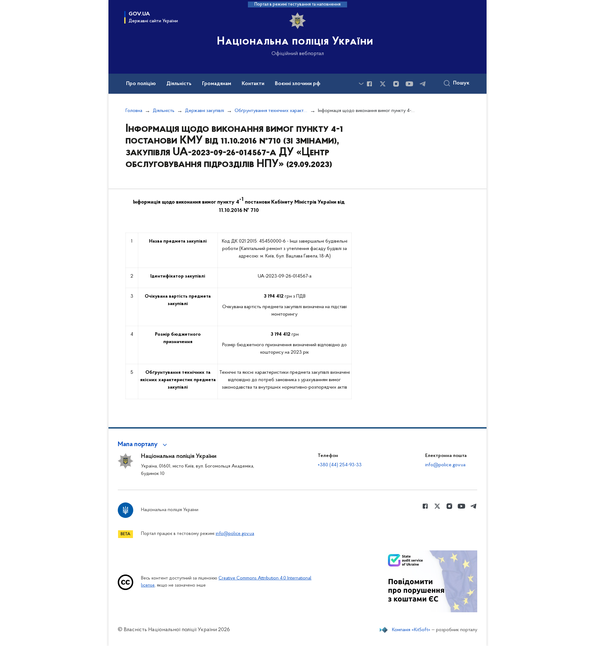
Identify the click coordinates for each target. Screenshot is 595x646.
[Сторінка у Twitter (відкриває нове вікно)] (382, 84)
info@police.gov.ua (445, 465)
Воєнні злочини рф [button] (297, 84)
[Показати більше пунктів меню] (361, 84)
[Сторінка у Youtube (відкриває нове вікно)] (409, 84)
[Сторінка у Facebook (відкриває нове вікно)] (369, 84)
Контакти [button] (253, 84)
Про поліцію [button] (141, 84)
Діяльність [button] (179, 84)
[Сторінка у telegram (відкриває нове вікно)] (422, 84)
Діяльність (163, 110)
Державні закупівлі (204, 110)
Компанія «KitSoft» (411, 629)
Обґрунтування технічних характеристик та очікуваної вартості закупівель (271, 110)
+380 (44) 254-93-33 (340, 465)
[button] (143, 444)
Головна (134, 110)
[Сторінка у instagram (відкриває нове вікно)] (396, 84)
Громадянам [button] (216, 84)
